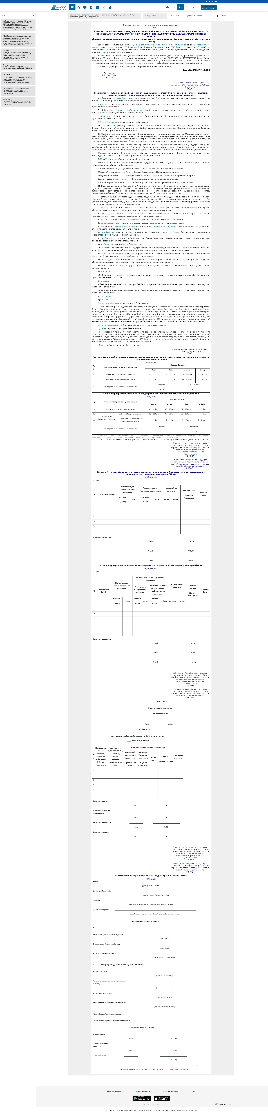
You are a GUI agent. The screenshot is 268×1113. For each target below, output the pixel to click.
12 (101, 159)
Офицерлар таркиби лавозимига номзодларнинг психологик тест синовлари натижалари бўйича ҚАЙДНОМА (16, 90)
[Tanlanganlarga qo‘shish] (78, 7)
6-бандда (105, 300)
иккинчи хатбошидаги (109, 325)
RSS (194, 1092)
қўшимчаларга (190, 454)
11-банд (104, 328)
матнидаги (121, 265)
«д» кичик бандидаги (122, 98)
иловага (150, 63)
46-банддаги (108, 238)
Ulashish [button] (222, 16)
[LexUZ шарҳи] (91, 7)
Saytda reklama (170, 1092)
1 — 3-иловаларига (167, 440)
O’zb (187, 7)
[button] (18, 25)
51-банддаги (108, 254)
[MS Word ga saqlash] (97, 7)
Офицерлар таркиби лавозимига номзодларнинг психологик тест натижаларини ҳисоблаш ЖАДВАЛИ (17, 66)
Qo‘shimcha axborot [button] (194, 16)
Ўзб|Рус (195, 7)
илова (103, 345)
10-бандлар (110, 122)
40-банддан (108, 232)
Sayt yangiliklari (142, 1092)
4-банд (103, 104)
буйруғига (190, 87)
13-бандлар (110, 159)
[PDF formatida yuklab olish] (104, 7)
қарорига (107, 52)
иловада (104, 281)
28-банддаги (107, 223)
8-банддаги (106, 116)
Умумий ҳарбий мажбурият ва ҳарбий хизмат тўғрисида (158, 45)
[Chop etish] (110, 7)
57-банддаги (108, 260)
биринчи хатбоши (107, 303)
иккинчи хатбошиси (134, 207)
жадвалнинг (120, 275)
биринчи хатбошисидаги (130, 213)
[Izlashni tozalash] (33, 15)
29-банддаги (155, 207)
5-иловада (106, 296)
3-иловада (106, 271)
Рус (174, 7)
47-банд (105, 244)
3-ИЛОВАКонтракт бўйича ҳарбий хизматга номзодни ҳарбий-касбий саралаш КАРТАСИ (17, 101)
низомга (141, 63)
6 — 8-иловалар (109, 440)
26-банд (104, 219)
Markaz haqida (114, 1092)
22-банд (105, 207)
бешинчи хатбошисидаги (129, 110)
